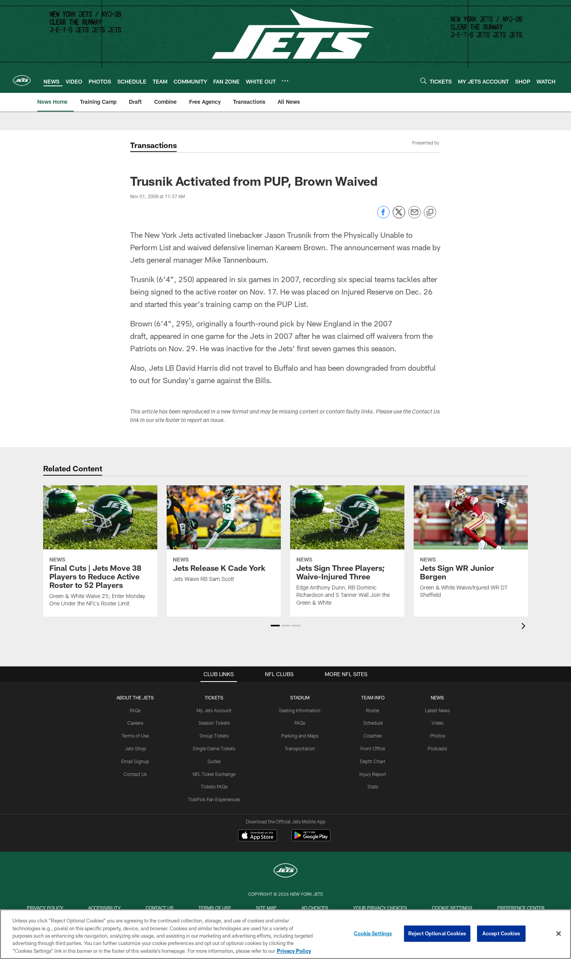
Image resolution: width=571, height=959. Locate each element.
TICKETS (214, 697)
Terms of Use (135, 735)
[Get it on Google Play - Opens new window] (311, 839)
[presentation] (525, 627)
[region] (285, 934)
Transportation (300, 748)
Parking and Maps (300, 735)
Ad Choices (314, 907)
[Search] (423, 80)
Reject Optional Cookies (437, 933)
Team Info (373, 697)
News (437, 697)
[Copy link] (430, 212)
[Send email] (414, 216)
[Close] (558, 933)
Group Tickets (214, 735)
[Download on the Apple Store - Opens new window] (257, 836)
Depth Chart (372, 761)
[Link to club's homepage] (21, 80)
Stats (372, 786)
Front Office (372, 748)
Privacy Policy (45, 907)
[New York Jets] (285, 871)
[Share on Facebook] (383, 216)
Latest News (437, 710)
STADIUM (300, 697)
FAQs (135, 710)
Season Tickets (214, 722)
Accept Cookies (501, 933)
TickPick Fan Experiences (214, 799)
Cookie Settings (452, 907)
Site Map (266, 907)
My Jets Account (214, 710)
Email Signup (135, 761)
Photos (437, 735)
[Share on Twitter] (399, 216)
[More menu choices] (285, 81)
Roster (373, 710)
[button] (275, 625)
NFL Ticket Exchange (214, 774)
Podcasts (437, 748)
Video (438, 722)
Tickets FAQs (214, 786)
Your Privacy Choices (380, 907)
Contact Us (135, 774)
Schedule (373, 722)
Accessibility (104, 907)
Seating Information (299, 710)
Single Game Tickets (214, 748)
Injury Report (372, 774)
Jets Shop (135, 748)
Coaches (373, 735)
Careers (135, 722)
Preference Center (521, 907)
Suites (214, 761)
